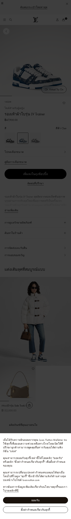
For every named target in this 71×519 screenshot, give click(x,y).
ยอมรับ (35, 500)
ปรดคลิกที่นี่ (12, 490)
